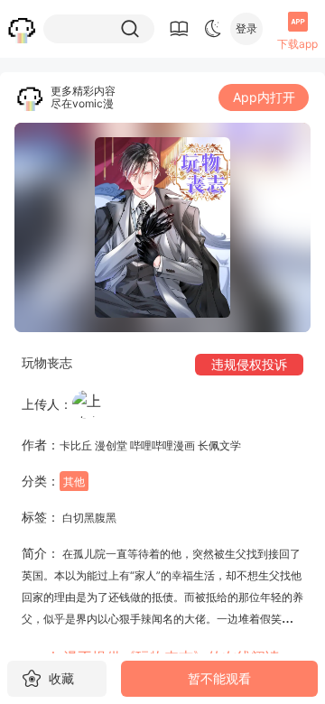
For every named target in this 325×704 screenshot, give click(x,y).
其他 (74, 481)
